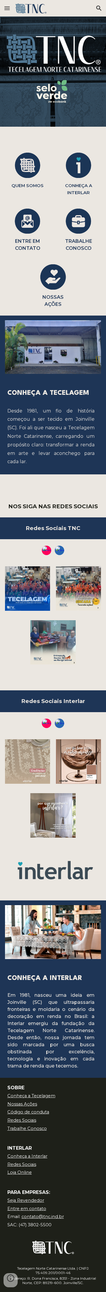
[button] (7, 8)
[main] (27, 185)
